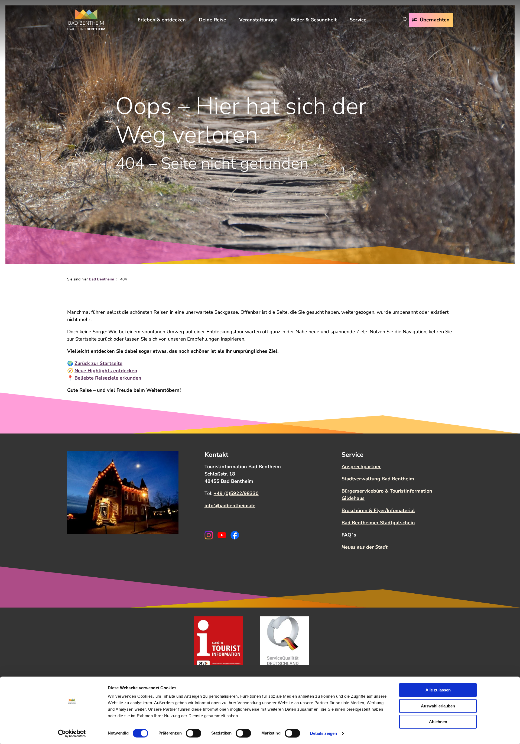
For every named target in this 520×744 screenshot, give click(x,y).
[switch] (193, 733)
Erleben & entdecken (162, 20)
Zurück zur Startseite (98, 363)
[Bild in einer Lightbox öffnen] (122, 492)
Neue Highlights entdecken (105, 370)
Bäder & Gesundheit (314, 20)
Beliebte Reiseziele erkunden (107, 378)
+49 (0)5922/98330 (236, 493)
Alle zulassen (438, 690)
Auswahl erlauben (438, 706)
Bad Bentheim (101, 279)
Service (358, 20)
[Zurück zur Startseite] (86, 19)
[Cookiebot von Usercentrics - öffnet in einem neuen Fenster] (72, 733)
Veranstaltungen (258, 20)
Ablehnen (438, 721)
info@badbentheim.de (229, 505)
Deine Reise (212, 20)
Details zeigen (323, 733)
